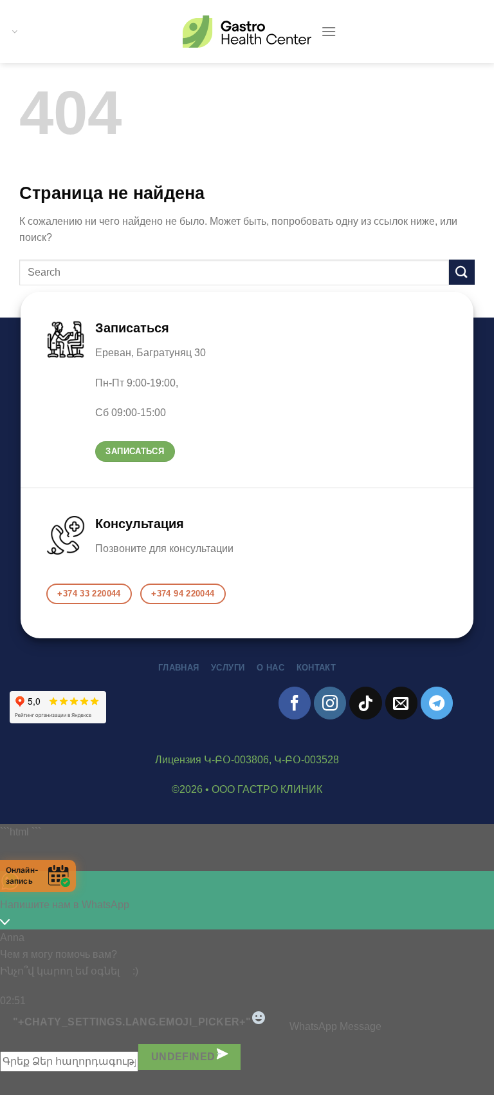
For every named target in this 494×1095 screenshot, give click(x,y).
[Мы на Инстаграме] (330, 703)
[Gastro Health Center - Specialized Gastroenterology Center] (247, 31)
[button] (328, 31)
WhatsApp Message (335, 1025)
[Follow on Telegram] (437, 703)
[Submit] (462, 272)
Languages (13, 32)
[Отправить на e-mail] (401, 703)
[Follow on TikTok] (365, 703)
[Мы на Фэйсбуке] (295, 703)
